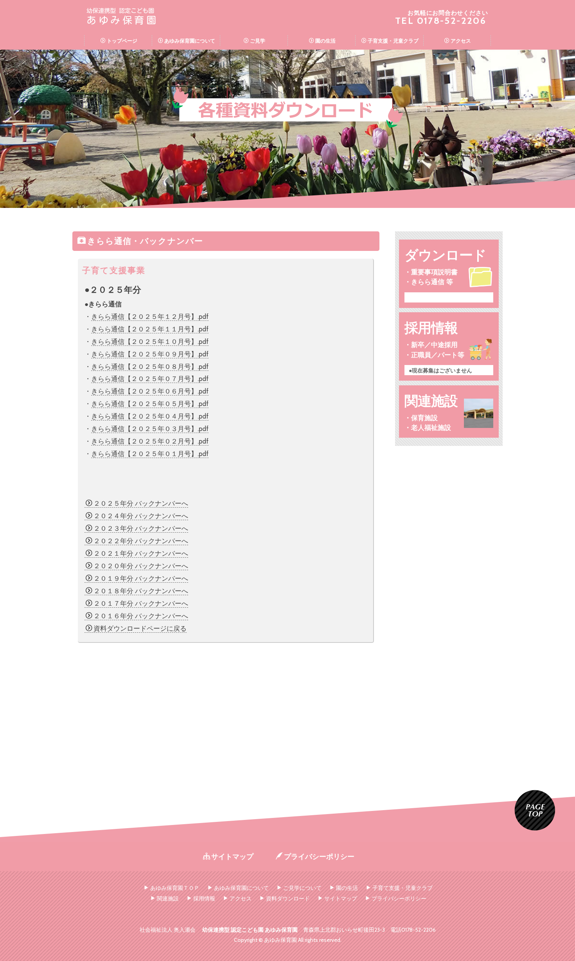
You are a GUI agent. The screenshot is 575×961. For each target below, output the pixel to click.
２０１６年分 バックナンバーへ (140, 616)
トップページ (122, 40)
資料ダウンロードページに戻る (140, 628)
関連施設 (168, 898)
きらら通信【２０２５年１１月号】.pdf (149, 329)
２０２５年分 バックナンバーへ (140, 503)
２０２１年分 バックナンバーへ (140, 553)
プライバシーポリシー (319, 856)
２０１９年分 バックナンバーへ (140, 578)
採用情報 (204, 898)
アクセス (461, 40)
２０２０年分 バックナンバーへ (140, 566)
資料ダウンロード (288, 898)
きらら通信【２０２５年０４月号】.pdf (149, 416)
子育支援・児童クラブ (393, 40)
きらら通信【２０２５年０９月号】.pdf (149, 354)
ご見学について (302, 887)
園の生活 (325, 40)
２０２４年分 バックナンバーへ (140, 516)
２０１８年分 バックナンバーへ (140, 591)
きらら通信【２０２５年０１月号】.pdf (149, 454)
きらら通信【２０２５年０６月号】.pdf (149, 391)
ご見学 (257, 40)
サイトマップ (232, 856)
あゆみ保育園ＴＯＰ (174, 887)
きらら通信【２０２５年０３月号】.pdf (149, 429)
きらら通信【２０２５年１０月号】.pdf (149, 341)
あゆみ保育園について (189, 40)
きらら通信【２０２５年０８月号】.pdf (149, 366)
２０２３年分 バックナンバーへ (140, 528)
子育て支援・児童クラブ (402, 887)
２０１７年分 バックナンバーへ (140, 603)
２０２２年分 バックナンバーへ (140, 541)
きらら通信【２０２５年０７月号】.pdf (149, 379)
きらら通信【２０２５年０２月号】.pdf (149, 441)
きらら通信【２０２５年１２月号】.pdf (149, 316)
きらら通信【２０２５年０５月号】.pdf (149, 404)
